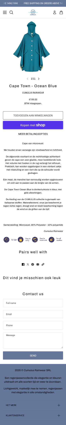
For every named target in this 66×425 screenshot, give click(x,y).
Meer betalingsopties (33, 133)
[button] (43, 264)
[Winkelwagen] (61, 12)
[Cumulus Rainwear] (33, 12)
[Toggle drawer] (5, 12)
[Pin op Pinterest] (33, 264)
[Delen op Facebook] (23, 264)
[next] (38, 79)
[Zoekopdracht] (11, 12)
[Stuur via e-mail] (38, 264)
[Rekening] (54, 12)
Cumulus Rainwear (33, 93)
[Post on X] (28, 264)
